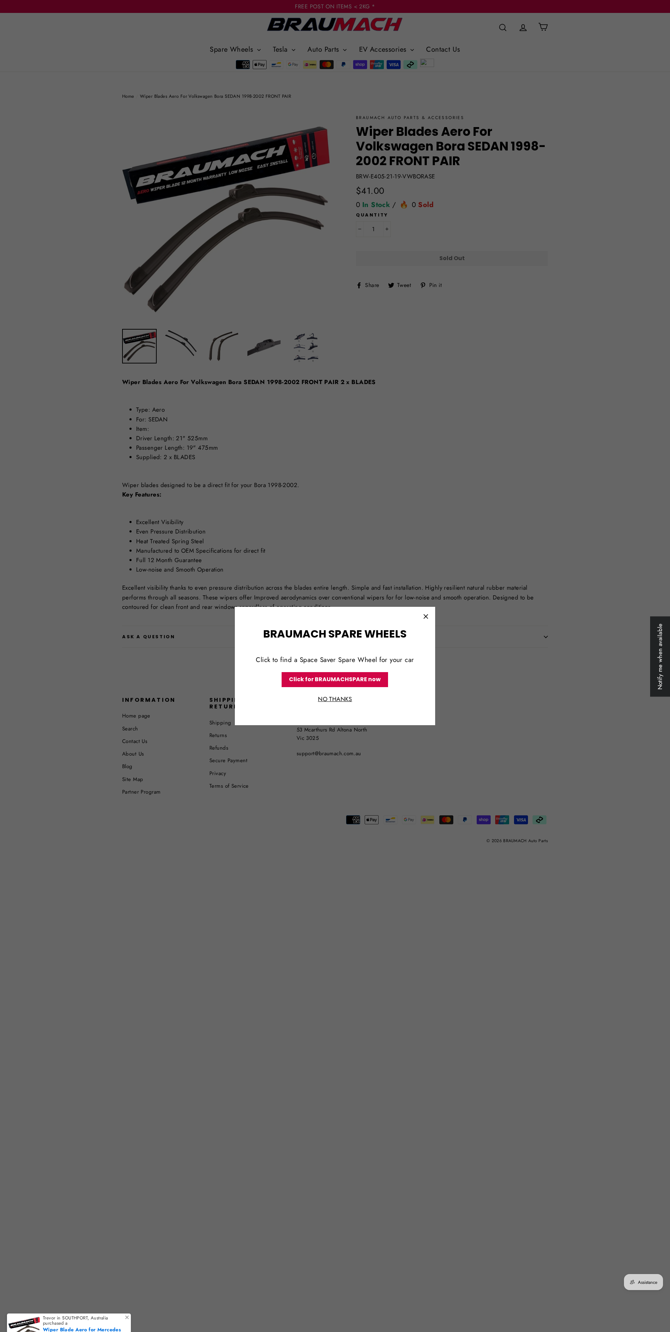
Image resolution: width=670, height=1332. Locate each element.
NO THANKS (335, 699)
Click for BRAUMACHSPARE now (335, 679)
